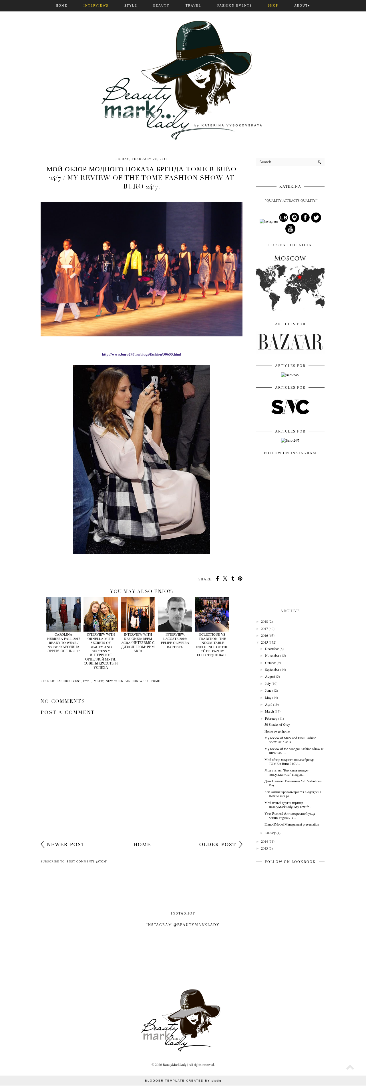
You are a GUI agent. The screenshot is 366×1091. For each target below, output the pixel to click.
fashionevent (69, 681)
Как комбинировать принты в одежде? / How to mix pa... (292, 794)
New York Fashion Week (127, 681)
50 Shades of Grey (277, 724)
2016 (264, 635)
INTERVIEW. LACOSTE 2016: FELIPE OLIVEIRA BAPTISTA (175, 640)
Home (142, 844)
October (270, 662)
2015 (264, 642)
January (270, 832)
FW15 (87, 681)
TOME (155, 681)
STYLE (130, 5)
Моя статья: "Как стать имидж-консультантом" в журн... (286, 772)
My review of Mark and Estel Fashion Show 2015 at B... (290, 739)
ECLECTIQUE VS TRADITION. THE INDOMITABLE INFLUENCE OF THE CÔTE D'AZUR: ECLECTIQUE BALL (212, 644)
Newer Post (66, 844)
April (268, 704)
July (268, 683)
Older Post (217, 844)
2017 (264, 628)
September (272, 669)
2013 (264, 848)
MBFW (99, 681)
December (272, 648)
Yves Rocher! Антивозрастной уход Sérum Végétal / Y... (289, 815)
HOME (61, 5)
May (268, 697)
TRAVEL (193, 5)
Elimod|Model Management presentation (291, 824)
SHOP (273, 5)
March (269, 711)
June (268, 690)
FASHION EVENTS (234, 5)
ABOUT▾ (302, 5)
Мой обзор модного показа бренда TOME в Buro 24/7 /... (289, 761)
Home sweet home (277, 731)
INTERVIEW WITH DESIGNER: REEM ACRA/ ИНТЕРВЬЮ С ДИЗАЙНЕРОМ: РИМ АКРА (138, 642)
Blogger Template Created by (183, 1080)
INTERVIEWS (95, 5)
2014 (264, 841)
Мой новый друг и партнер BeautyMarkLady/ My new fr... (287, 804)
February (271, 718)
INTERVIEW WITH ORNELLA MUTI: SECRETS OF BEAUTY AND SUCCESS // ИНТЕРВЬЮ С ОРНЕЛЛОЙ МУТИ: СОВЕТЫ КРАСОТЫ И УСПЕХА (101, 650)
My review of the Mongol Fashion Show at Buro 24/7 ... (293, 750)
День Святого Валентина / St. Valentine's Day (293, 783)
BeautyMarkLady (174, 1064)
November (272, 655)
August (270, 676)
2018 (264, 621)
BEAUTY (161, 5)
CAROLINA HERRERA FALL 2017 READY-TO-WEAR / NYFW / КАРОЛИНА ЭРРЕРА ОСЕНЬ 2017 (63, 642)
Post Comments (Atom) (87, 861)
